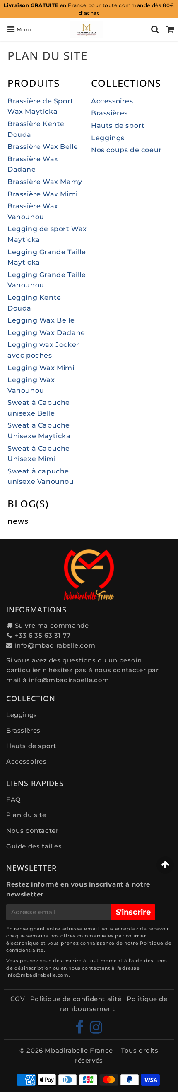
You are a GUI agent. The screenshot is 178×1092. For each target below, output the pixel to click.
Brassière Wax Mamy (44, 182)
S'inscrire (133, 912)
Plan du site (26, 815)
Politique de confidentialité (76, 999)
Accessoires (112, 101)
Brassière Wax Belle (42, 147)
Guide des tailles (34, 846)
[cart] (170, 29)
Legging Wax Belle (41, 320)
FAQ (13, 799)
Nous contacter (32, 830)
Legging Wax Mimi (41, 368)
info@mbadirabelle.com (55, 645)
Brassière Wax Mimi (42, 194)
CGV (17, 999)
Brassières (109, 113)
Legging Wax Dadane (46, 333)
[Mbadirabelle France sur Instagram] (96, 1030)
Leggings (108, 138)
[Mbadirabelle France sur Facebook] (80, 1030)
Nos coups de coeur (126, 150)
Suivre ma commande (52, 625)
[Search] (155, 29)
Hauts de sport (117, 125)
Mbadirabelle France (79, 1050)
